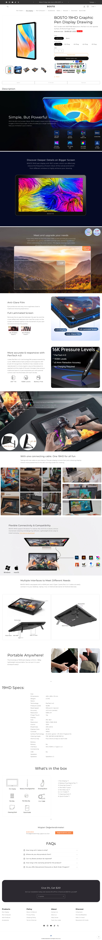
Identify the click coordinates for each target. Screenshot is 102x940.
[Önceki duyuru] (33, 2)
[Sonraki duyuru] (68, 2)
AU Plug (85, 44)
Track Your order (56, 920)
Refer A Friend (80, 917)
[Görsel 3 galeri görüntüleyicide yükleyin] (26, 70)
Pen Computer (6, 914)
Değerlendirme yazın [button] (64, 832)
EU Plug (67, 44)
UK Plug (76, 44)
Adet (55, 47)
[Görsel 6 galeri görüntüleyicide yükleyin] (43, 70)
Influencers (79, 912)
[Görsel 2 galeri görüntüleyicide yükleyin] (18, 70)
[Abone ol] (63, 896)
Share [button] (57, 76)
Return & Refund (32, 912)
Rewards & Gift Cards (82, 920)
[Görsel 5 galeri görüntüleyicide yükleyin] (35, 70)
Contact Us (54, 912)
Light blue (59, 38)
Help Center (54, 917)
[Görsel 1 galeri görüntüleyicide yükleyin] (9, 70)
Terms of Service (31, 920)
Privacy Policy (31, 914)
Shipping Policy (31, 917)
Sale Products (6, 917)
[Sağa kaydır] (49, 70)
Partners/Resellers (81, 914)
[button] (7, 6)
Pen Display (5, 912)
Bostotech (48, 938)
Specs (18, 82)
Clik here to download (27, 533)
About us (54, 914)
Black (67, 38)
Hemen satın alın (71, 58)
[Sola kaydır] (3, 70)
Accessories (5, 920)
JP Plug (94, 44)
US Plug (58, 44)
